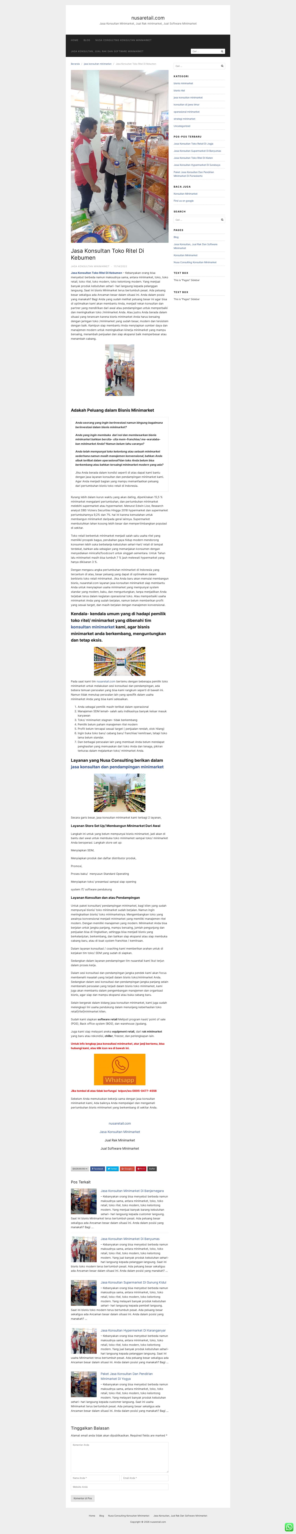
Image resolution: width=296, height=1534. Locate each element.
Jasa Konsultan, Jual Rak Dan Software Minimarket (107, 51)
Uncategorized (182, 125)
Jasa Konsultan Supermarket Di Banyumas (197, 150)
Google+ (128, 1168)
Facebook (98, 1168)
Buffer (152, 1168)
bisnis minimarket (183, 83)
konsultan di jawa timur (186, 104)
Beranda (75, 63)
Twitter (113, 1168)
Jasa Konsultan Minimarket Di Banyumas (130, 1239)
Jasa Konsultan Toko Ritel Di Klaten (193, 157)
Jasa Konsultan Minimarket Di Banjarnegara (132, 1191)
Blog (87, 40)
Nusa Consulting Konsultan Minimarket (123, 40)
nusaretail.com (148, 18)
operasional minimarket (187, 111)
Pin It (142, 1168)
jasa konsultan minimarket (98, 63)
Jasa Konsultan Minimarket (120, 1132)
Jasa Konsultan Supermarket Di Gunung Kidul (133, 1282)
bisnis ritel (179, 90)
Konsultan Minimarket (186, 193)
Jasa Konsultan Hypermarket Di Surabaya (197, 164)
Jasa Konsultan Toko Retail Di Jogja (193, 143)
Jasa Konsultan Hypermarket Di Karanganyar (133, 1330)
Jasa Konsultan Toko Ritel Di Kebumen (96, 272)
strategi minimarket (184, 118)
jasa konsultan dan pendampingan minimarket (117, 766)
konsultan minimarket (93, 626)
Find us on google (184, 200)
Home (74, 40)
